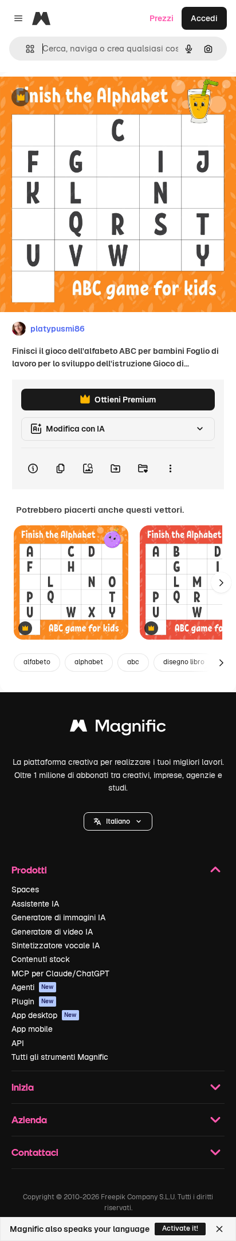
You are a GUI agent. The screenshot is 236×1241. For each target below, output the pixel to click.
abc (133, 662)
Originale (75, 98)
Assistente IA (35, 904)
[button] (118, 821)
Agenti (32, 987)
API (17, 1043)
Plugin (32, 1001)
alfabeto (36, 662)
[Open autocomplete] (25, 49)
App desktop (44, 1015)
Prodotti (29, 870)
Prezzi (162, 18)
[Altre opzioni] (170, 468)
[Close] (219, 1229)
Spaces (25, 889)
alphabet (88, 662)
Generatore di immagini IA (58, 917)
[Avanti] (221, 582)
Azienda (29, 1120)
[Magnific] (118, 728)
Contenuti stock (40, 959)
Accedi (204, 18)
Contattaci (34, 1152)
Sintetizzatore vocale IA (55, 945)
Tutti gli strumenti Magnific (59, 1057)
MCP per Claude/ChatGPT (60, 973)
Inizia (22, 1087)
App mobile (32, 1029)
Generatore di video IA (52, 932)
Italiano (118, 821)
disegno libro (183, 662)
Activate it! (180, 1228)
